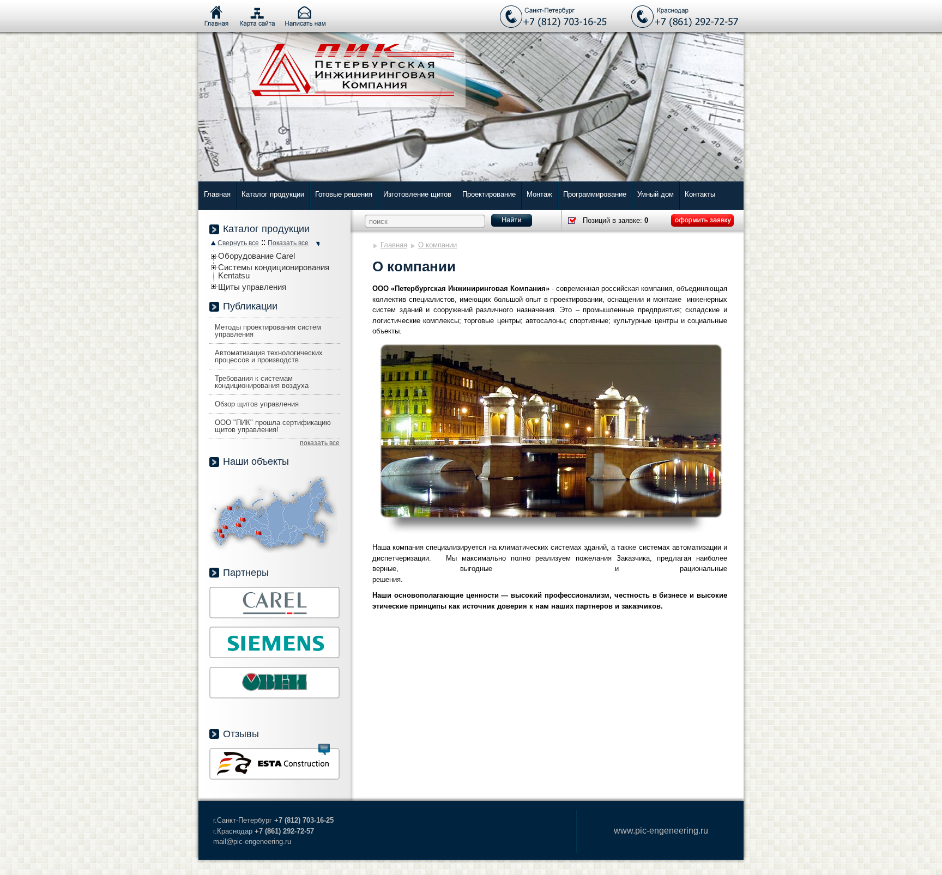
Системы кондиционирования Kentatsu (273, 271)
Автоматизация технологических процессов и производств (269, 356)
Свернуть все (238, 243)
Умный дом (655, 194)
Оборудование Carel (256, 255)
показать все (320, 443)
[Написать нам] (305, 16)
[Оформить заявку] (702, 220)
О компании (437, 245)
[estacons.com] (274, 777)
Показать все (288, 243)
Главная (217, 194)
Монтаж (539, 194)
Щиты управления (252, 286)
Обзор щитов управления (257, 404)
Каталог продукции (272, 194)
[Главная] (216, 16)
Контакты (700, 194)
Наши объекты (256, 461)
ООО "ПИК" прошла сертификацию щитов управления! (273, 426)
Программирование (594, 194)
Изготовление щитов (417, 194)
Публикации (250, 306)
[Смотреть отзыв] (324, 749)
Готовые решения (343, 194)
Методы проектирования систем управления (268, 330)
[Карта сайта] (257, 16)
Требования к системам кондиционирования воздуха (262, 382)
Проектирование (489, 194)
